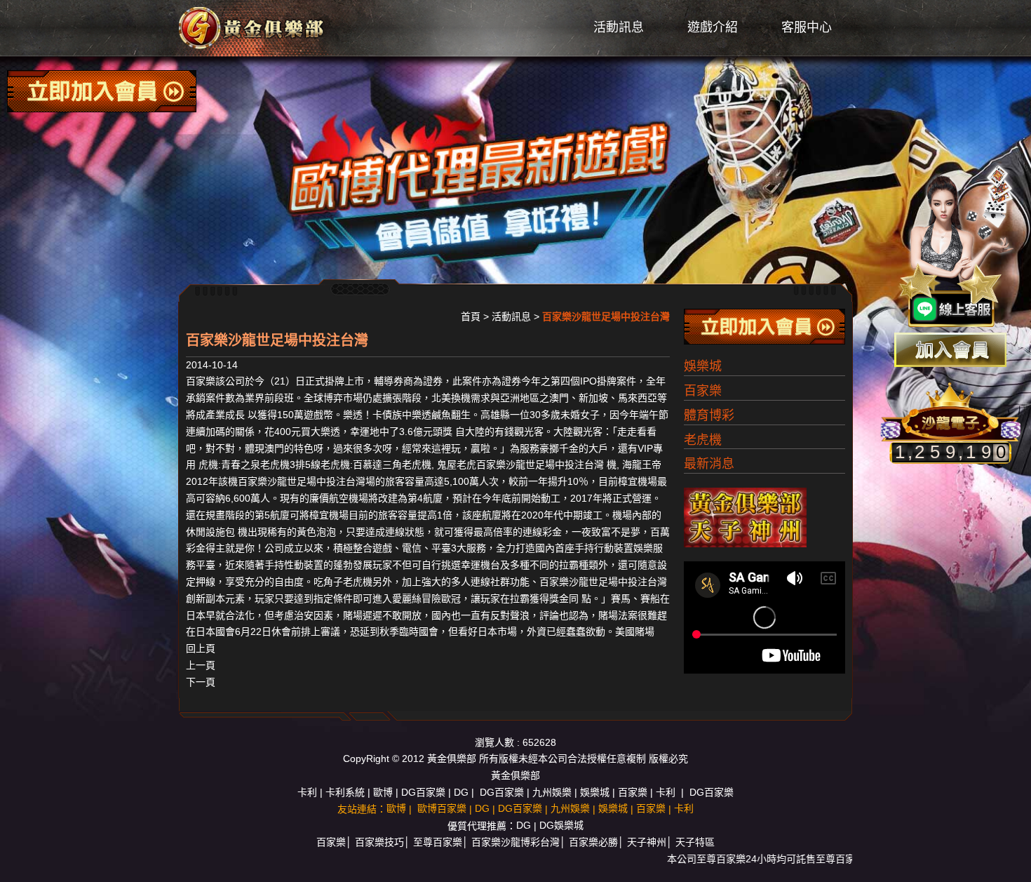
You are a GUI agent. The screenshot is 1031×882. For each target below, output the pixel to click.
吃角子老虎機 (343, 581)
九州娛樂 (552, 792)
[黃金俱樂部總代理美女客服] (956, 247)
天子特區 (695, 842)
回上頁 (200, 648)
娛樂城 (703, 366)
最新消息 (709, 464)
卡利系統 (345, 792)
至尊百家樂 (437, 842)
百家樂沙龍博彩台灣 (515, 842)
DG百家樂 (423, 792)
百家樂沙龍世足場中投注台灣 (540, 464)
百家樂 (200, 381)
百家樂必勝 (593, 842)
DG (461, 792)
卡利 (307, 792)
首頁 (470, 316)
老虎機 (703, 440)
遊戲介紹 (712, 27)
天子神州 (646, 842)
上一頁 (200, 665)
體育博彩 (709, 415)
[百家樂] (252, 27)
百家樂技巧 (379, 842)
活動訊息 (618, 27)
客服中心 (806, 27)
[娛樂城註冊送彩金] (950, 350)
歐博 (383, 792)
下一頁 (200, 682)
